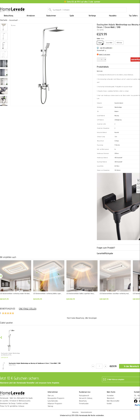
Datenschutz (75, 412)
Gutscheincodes (53, 401)
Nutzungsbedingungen (86, 412)
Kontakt (109, 403)
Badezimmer (51, 15)
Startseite (3, 20)
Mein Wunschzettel (113, 401)
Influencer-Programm (55, 403)
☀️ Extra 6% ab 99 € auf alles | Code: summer (82, 1)
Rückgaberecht (84, 395)
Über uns (51, 395)
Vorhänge (92, 15)
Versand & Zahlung (85, 398)
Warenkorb (110, 398)
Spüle (72, 15)
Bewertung (83, 401)
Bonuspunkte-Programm (56, 398)
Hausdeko (112, 15)
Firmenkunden (84, 403)
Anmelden (110, 395)
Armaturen (31, 15)
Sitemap (50, 406)
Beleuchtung (8, 15)
